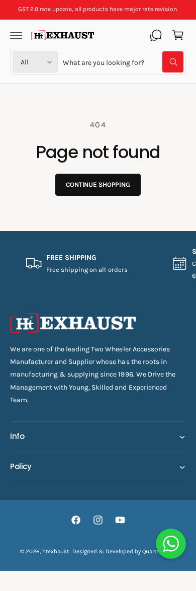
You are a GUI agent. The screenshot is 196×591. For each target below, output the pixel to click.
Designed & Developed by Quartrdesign (124, 551)
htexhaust (55, 551)
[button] (16, 35)
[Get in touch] (156, 35)
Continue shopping (98, 184)
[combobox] (123, 62)
